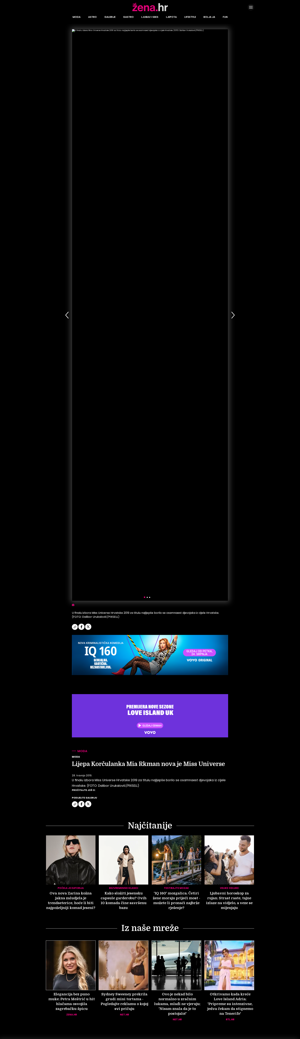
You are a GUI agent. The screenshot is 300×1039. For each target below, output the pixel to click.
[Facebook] (81, 629)
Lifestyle (190, 17)
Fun (225, 17)
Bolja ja (209, 17)
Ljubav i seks (149, 17)
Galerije (109, 17)
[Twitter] (88, 629)
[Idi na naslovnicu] (150, 11)
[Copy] (75, 629)
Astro (92, 17)
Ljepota (171, 17)
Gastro (128, 17)
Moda (77, 17)
